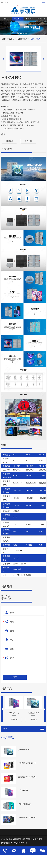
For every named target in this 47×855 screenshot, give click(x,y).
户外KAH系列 (35, 38)
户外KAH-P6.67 (24, 804)
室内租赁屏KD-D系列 (27, 776)
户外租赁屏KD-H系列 (27, 817)
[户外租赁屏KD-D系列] (8, 765)
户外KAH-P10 (33, 713)
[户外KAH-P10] (33, 702)
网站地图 (5, 842)
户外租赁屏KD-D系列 (27, 763)
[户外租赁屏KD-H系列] (8, 819)
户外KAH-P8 (14, 713)
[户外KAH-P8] (14, 702)
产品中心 (17, 18)
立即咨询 (9, 141)
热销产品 (7, 737)
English (4, 2)
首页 (6, 18)
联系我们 (41, 18)
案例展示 (29, 18)
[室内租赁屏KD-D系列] (8, 778)
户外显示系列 (21, 38)
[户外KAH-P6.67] (8, 805)
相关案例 (6, 586)
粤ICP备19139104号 (19, 842)
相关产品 (6, 688)
